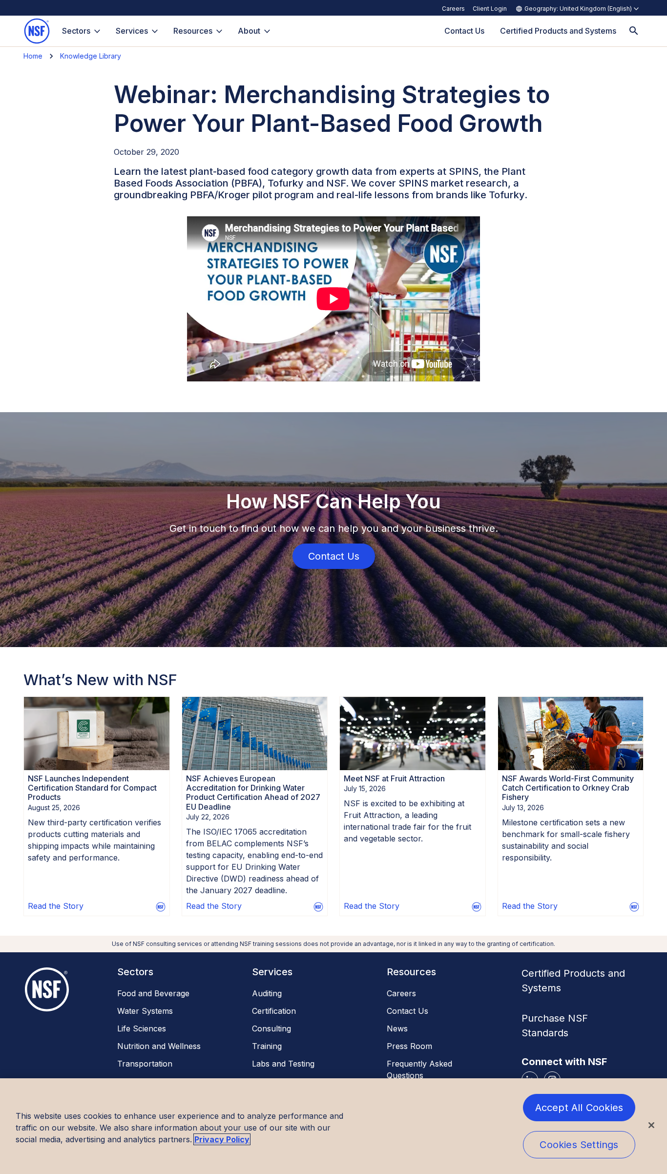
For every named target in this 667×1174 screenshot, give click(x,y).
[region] (333, 1126)
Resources (192, 31)
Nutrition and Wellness (159, 1046)
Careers (453, 8)
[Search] (634, 31)
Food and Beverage (153, 993)
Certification (274, 1011)
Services (132, 31)
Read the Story (55, 906)
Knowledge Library (90, 56)
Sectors (76, 31)
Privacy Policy (222, 1139)
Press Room (409, 1046)
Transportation (144, 1064)
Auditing (267, 993)
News (397, 1028)
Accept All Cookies (579, 1107)
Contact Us (407, 1011)
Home (32, 56)
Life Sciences (141, 1028)
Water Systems (145, 1011)
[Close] (651, 1125)
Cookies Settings (579, 1145)
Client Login (490, 8)
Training (267, 1046)
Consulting (271, 1028)
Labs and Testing (283, 1064)
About (249, 31)
